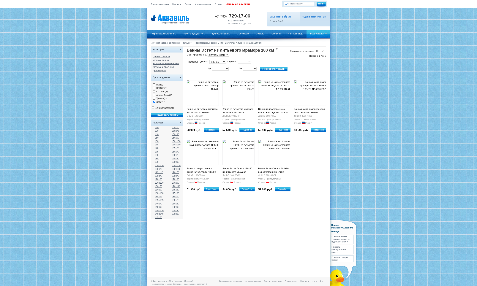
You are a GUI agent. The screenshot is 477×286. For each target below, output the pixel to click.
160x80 (175, 158)
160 (157, 141)
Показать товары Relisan (339, 258)
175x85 (175, 193)
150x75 (175, 131)
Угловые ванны (161, 60)
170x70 (175, 172)
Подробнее (211, 130)
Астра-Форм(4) (164, 95)
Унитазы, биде (295, 33)
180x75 (175, 200)
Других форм (159, 70)
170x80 (175, 179)
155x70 (175, 148)
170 (157, 148)
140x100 (159, 210)
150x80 (175, 134)
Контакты (176, 4)
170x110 (176, 186)
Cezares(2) (162, 91)
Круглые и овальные (163, 67)
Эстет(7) (160, 102)
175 (157, 151)
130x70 (158, 186)
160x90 (175, 162)
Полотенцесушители (194, 33)
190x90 (175, 214)
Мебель (260, 33)
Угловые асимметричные (166, 63)
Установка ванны (203, 4)
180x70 (175, 196)
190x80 (175, 210)
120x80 (158, 179)
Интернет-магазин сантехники (165, 43)
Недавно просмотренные (314, 17)
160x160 (176, 169)
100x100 (159, 165)
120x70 (158, 176)
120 (157, 127)
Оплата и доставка (160, 4)
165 (157, 144)
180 (157, 155)
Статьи (188, 4)
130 (157, 131)
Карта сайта (317, 281)
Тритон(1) (161, 98)
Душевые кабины (221, 33)
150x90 (175, 137)
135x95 (158, 196)
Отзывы (218, 4)
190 (157, 162)
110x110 (159, 172)
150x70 (175, 127)
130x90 (158, 189)
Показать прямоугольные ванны (338, 249)
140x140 (159, 214)
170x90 (175, 183)
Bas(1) (159, 84)
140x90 (158, 207)
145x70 (158, 217)
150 (157, 137)
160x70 (175, 151)
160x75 (175, 155)
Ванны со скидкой (238, 3)
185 (157, 158)
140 (157, 134)
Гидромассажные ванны (163, 33)
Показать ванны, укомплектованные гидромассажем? (340, 239)
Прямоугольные (161, 56)
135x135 (159, 200)
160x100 (176, 165)
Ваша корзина (276, 17)
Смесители (243, 33)
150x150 (176, 144)
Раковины (276, 33)
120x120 (159, 183)
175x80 (175, 189)
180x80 (175, 203)
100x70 (158, 169)
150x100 (176, 141)
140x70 (158, 203)
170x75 (175, 176)
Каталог (186, 43)
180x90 (175, 207)
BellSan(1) (161, 88)
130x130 (159, 193)
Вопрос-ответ (291, 281)
